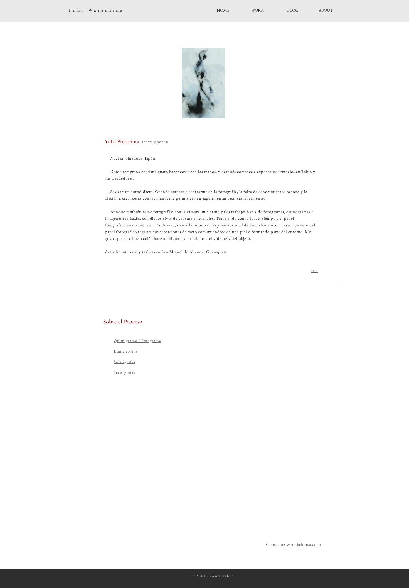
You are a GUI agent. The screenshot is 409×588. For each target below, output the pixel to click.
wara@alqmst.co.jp (304, 544)
